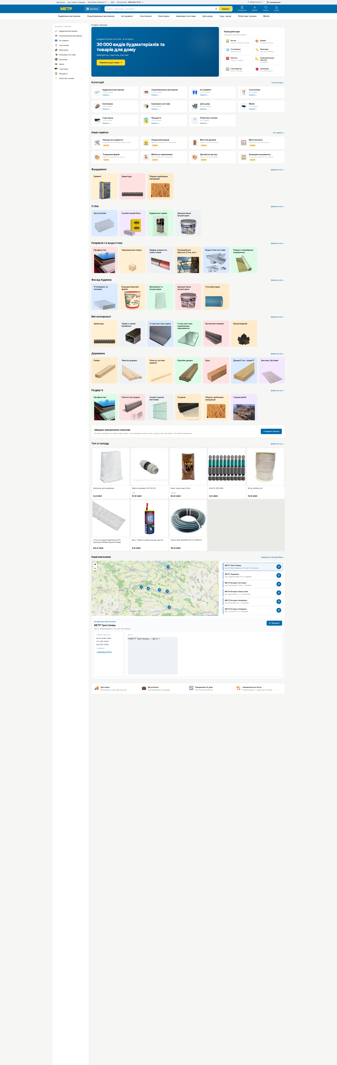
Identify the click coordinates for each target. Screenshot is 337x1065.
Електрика (163, 16)
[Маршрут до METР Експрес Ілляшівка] (278, 601)
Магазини (61, 2)
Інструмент (127, 16)
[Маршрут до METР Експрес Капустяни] (278, 592)
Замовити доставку (109, 62)
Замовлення (274, 2)
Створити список (271, 431)
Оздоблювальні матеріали (100, 16)
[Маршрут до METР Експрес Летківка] (278, 584)
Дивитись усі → (278, 444)
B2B (112, 2)
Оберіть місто (256, 2)
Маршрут (276, 623)
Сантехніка (146, 16)
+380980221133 (104, 652)
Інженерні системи (186, 16)
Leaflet (201, 615)
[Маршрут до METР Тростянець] (278, 566)
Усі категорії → (278, 83)
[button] (167, 591)
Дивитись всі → (278, 170)
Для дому (207, 16)
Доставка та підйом (76, 2)
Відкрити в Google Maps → (273, 557)
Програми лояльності (97, 2)
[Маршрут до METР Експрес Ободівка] (278, 610)
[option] (253, 567)
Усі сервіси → (279, 133)
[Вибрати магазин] (143, 2)
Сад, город (225, 16)
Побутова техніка (247, 16)
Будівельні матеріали (69, 16)
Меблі (266, 16)
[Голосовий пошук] (216, 9)
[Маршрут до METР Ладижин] (278, 575)
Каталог (94, 9)
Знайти (225, 9)
